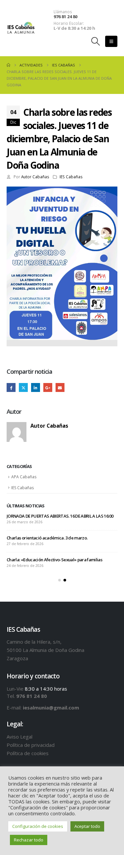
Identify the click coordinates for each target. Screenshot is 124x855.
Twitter (23, 387)
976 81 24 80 (65, 17)
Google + (47, 387)
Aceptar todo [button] (87, 826)
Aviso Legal (19, 736)
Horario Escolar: (69, 23)
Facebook (11, 387)
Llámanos (63, 11)
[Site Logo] (21, 28)
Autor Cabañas (35, 176)
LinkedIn (35, 387)
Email (60, 387)
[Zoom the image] (62, 190)
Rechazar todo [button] (28, 840)
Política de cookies (28, 753)
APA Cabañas (23, 477)
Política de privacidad (31, 745)
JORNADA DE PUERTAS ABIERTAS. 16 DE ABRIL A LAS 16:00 (60, 516)
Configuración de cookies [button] (37, 826)
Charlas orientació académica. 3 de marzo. (47, 538)
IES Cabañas (71, 176)
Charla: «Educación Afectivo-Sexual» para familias (54, 560)
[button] (96, 41)
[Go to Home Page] (8, 65)
